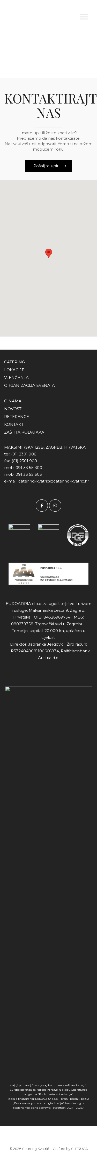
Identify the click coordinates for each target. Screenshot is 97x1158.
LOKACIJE (14, 369)
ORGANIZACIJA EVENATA (29, 385)
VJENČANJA (16, 377)
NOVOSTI (13, 408)
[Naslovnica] (22, 16)
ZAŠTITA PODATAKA (24, 432)
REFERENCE (16, 416)
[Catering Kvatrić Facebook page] (42, 505)
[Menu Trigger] (85, 11)
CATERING (14, 361)
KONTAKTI (14, 424)
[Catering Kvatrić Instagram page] (55, 505)
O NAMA (12, 400)
